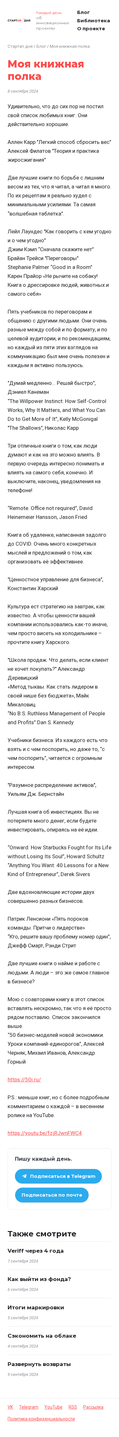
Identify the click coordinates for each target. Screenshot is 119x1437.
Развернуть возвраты (39, 1364)
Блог (83, 12)
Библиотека (93, 21)
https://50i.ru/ (24, 1079)
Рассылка (93, 1407)
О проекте (91, 28)
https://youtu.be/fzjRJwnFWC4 (45, 1133)
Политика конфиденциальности (41, 1418)
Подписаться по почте (52, 1195)
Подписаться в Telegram (63, 1176)
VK (10, 1407)
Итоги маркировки (36, 1307)
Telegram (28, 1407)
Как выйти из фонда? (39, 1279)
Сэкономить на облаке (42, 1336)
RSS (73, 1407)
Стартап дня (20, 46)
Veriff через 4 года (36, 1251)
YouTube (53, 1407)
